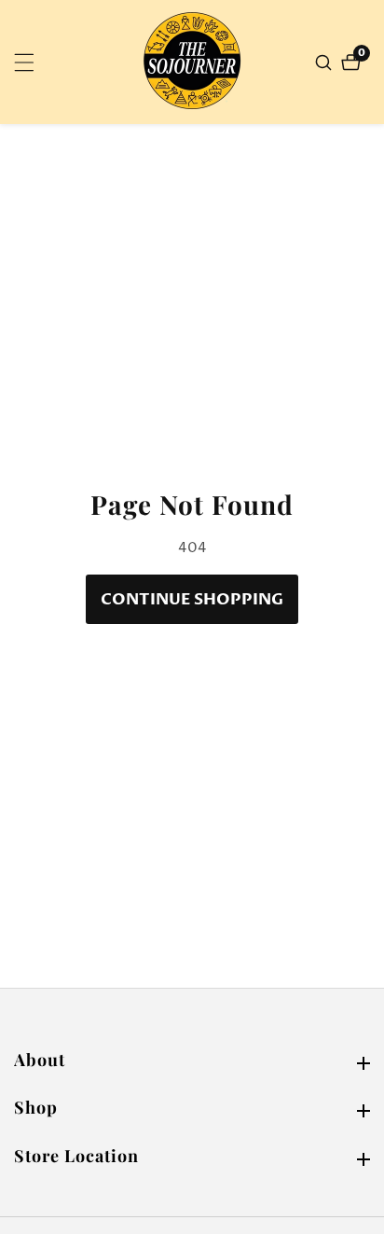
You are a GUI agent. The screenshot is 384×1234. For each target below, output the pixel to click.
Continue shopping (192, 599)
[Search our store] (325, 62)
